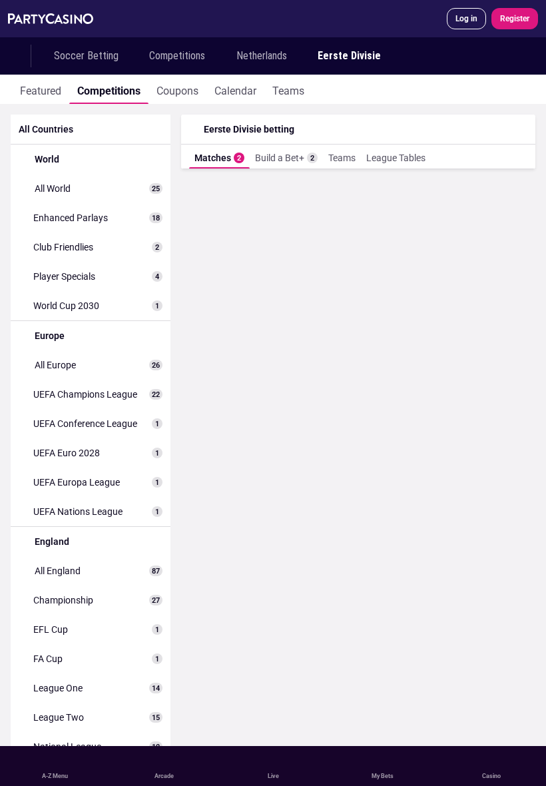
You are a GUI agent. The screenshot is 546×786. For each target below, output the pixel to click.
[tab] (40, 89)
